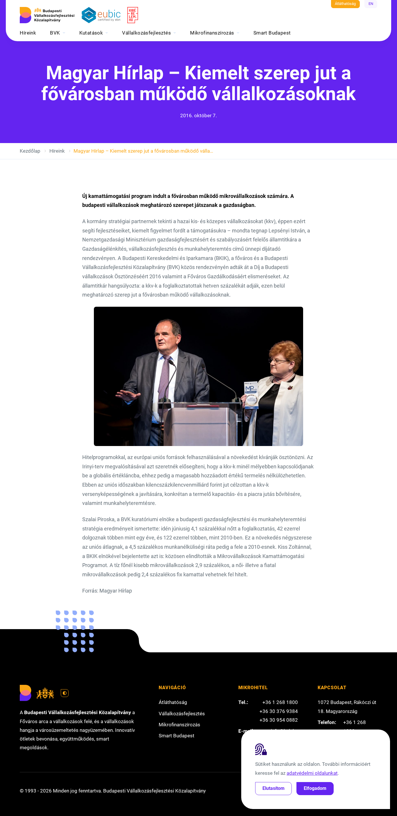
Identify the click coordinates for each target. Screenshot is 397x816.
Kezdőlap (30, 151)
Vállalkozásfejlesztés (146, 33)
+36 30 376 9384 (279, 711)
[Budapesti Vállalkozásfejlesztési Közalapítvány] (47, 15)
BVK (55, 33)
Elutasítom (273, 788)
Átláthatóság (345, 3)
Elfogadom (315, 788)
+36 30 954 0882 (279, 720)
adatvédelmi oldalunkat (312, 773)
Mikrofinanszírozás (212, 33)
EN (371, 3)
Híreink (28, 33)
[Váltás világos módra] (65, 693)
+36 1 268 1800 (280, 702)
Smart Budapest (272, 33)
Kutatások (91, 33)
